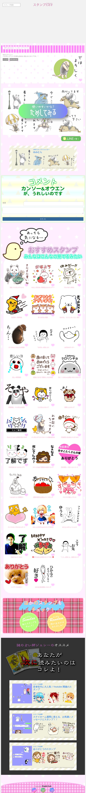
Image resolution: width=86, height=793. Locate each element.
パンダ (5, 59)
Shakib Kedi (46, 786)
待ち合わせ (13, 59)
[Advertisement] (43, 26)
